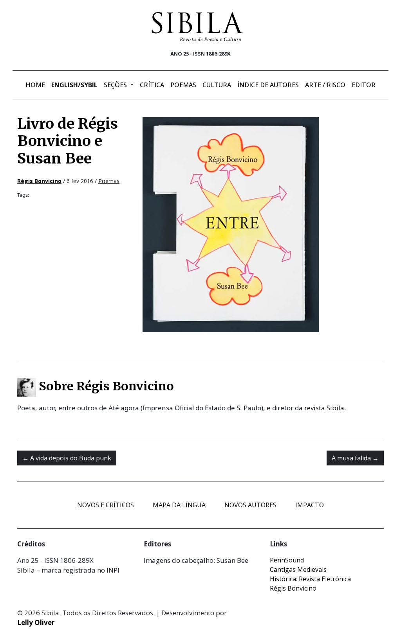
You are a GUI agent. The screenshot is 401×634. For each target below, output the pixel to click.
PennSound (287, 560)
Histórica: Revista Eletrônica (310, 579)
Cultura (216, 85)
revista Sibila (324, 407)
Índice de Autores (268, 85)
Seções (116, 85)
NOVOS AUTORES (250, 505)
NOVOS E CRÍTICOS (105, 505)
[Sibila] (197, 26)
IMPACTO (309, 505)
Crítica (152, 85)
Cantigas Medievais (298, 569)
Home (35, 85)
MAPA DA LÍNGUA (179, 505)
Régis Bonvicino (293, 588)
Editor (364, 85)
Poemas (183, 85)
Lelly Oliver (35, 622)
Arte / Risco (325, 85)
